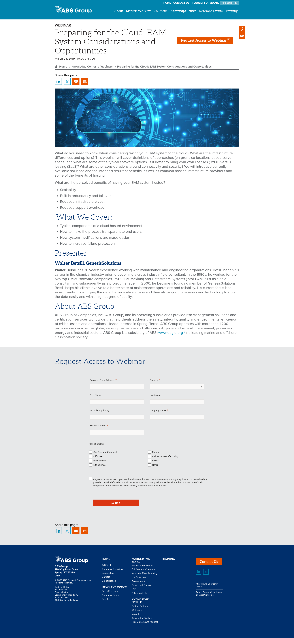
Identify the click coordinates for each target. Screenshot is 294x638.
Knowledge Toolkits (142, 618)
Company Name (158, 410)
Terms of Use (61, 597)
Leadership (108, 573)
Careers (106, 577)
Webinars (106, 66)
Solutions (161, 11)
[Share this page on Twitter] (67, 81)
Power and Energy (141, 585)
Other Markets (139, 593)
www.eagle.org (170, 332)
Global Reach (109, 580)
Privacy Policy (136, 485)
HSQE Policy (61, 589)
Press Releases (110, 591)
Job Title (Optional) (99, 410)
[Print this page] (84, 81)
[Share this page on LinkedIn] (58, 81)
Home (167, 2)
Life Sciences (100, 464)
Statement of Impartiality (66, 595)
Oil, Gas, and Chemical (105, 452)
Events (105, 599)
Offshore (97, 456)
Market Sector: (96, 443)
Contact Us (181, 2)
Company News (110, 595)
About (118, 11)
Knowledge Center (183, 11)
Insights (136, 614)
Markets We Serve (138, 11)
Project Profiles (140, 606)
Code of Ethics (62, 587)
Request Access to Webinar (204, 40)
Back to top (283, 534)
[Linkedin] (198, 572)
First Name (95, 395)
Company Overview (112, 569)
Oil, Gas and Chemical (143, 569)
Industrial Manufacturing (165, 456)
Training (232, 11)
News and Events (210, 11)
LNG (134, 589)
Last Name (155, 395)
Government (99, 460)
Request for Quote (205, 2)
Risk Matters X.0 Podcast (145, 622)
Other (155, 464)
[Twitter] (206, 572)
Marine (156, 452)
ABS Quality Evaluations (66, 600)
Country (154, 380)
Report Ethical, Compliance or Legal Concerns (209, 593)
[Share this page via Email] (75, 81)
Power (155, 460)
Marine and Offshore (142, 565)
